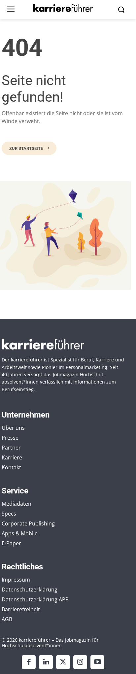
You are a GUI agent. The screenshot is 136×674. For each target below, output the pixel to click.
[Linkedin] (46, 662)
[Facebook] (29, 662)
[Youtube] (97, 662)
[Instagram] (80, 662)
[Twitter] (63, 662)
